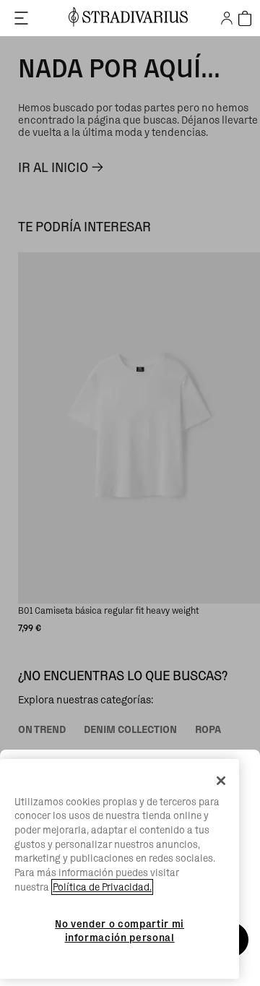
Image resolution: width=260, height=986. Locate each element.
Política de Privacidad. (102, 886)
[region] (119, 869)
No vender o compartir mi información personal (119, 930)
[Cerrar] (221, 781)
